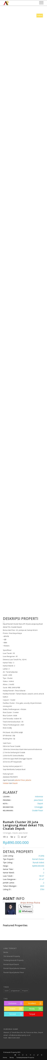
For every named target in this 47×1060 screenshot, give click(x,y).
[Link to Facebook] (19, 1055)
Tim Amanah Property (12, 956)
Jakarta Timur (20, 780)
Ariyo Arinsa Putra (30, 902)
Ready (35, 1008)
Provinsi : (7, 800)
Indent (16, 1008)
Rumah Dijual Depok (11, 964)
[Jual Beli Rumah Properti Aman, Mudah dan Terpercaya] (19, 3)
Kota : (5, 803)
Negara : (6, 796)
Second (15, 1014)
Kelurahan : (8, 810)
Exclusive (15, 1003)
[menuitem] (40, 2)
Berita (6, 952)
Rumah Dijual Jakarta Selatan (15, 968)
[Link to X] (26, 1055)
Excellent (34, 1003)
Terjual (32, 1014)
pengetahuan (15, 991)
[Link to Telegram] (30, 1055)
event (7, 991)
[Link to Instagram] (23, 1055)
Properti (25, 991)
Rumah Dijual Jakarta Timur (14, 972)
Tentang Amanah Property (14, 960)
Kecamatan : (8, 807)
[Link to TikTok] (38, 1055)
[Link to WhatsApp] (34, 1055)
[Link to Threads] (41, 1055)
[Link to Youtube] (15, 1055)
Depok (15, 783)
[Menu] (40, 2)
